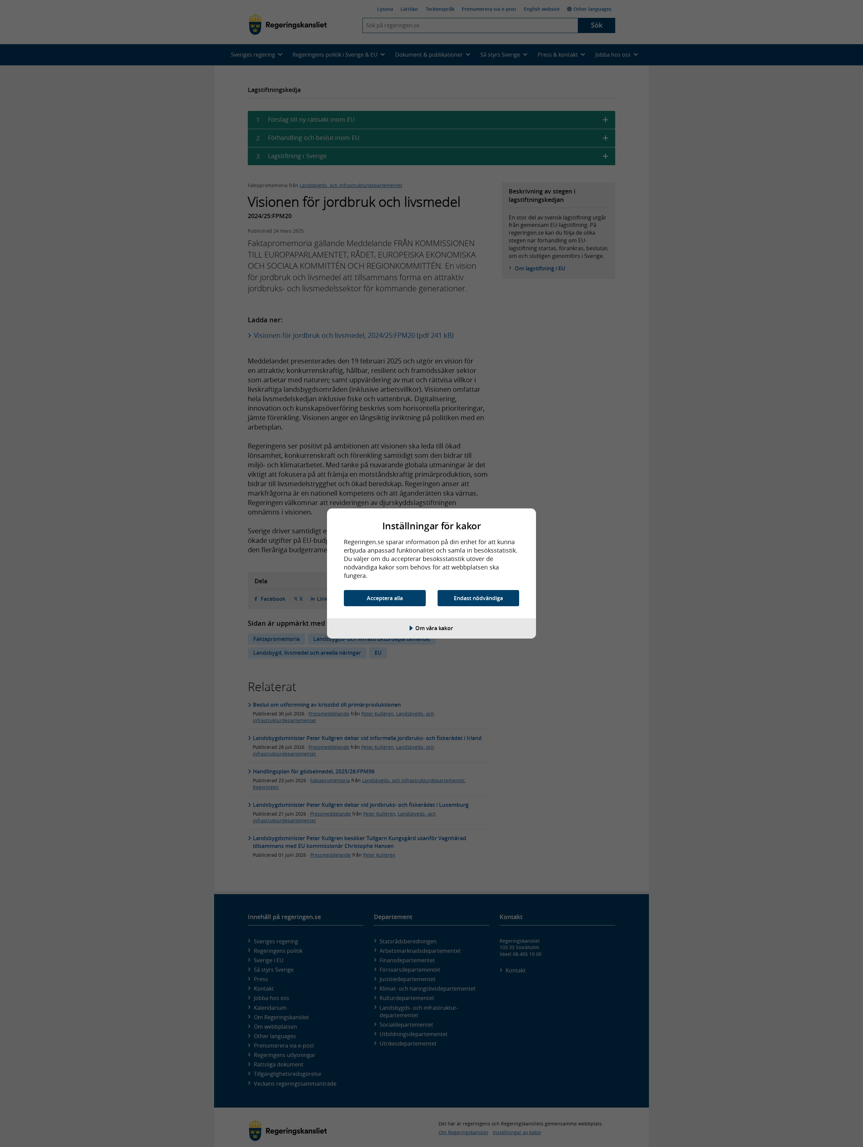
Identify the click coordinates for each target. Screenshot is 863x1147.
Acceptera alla (385, 598)
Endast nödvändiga (478, 598)
